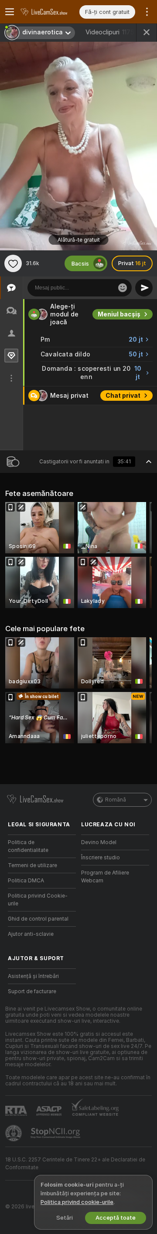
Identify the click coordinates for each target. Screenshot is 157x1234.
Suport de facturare (32, 991)
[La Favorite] (13, 263)
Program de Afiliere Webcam (105, 877)
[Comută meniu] (9, 11)
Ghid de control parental (38, 919)
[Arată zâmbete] (122, 288)
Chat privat (123, 395)
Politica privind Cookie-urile (38, 900)
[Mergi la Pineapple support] (14, 1133)
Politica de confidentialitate (28, 846)
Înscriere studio (100, 858)
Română (115, 800)
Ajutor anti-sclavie (31, 934)
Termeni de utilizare (32, 865)
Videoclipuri (109, 32)
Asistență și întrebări (33, 976)
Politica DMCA (26, 881)
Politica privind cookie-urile (77, 1202)
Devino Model (98, 842)
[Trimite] (144, 287)
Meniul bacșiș (119, 314)
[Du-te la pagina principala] (48, 12)
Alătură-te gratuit (79, 240)
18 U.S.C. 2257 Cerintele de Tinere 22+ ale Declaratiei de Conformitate (75, 1164)
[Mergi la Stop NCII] (56, 1133)
